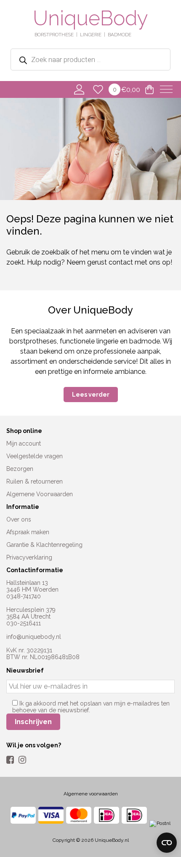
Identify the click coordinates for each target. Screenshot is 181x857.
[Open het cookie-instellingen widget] (167, 843)
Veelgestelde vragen (34, 456)
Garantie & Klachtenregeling (44, 544)
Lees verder (90, 394)
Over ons (18, 519)
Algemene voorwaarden (91, 794)
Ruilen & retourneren (34, 481)
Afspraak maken (27, 532)
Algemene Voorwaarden (39, 494)
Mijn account (23, 443)
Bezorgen (19, 468)
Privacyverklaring (29, 557)
